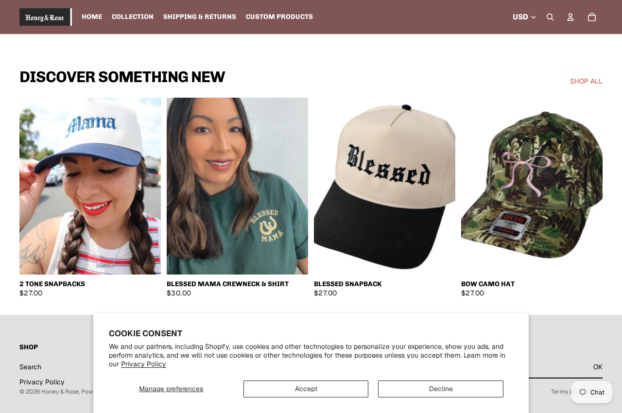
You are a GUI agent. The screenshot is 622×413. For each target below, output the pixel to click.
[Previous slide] (34, 186)
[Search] (550, 17)
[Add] (440, 259)
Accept (306, 388)
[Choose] (146, 259)
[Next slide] (146, 186)
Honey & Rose (60, 392)
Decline (441, 388)
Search (30, 366)
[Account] (570, 17)
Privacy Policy (143, 364)
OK (598, 366)
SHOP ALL (586, 81)
